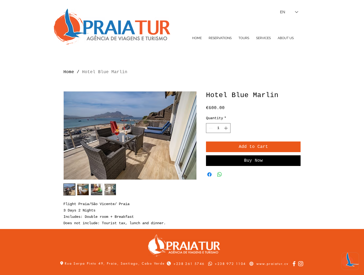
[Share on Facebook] (209, 174)
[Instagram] (300, 263)
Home (68, 72)
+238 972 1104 (230, 263)
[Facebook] (294, 263)
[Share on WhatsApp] (219, 174)
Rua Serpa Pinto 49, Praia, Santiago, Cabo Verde (116, 263)
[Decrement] (210, 128)
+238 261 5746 (188, 263)
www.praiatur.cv (272, 263)
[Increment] (226, 128)
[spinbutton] (218, 128)
